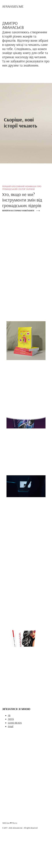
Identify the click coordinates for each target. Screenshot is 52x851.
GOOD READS (15, 722)
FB (9, 715)
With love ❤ (9, 823)
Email (10, 726)
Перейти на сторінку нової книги (18, 210)
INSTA (11, 718)
